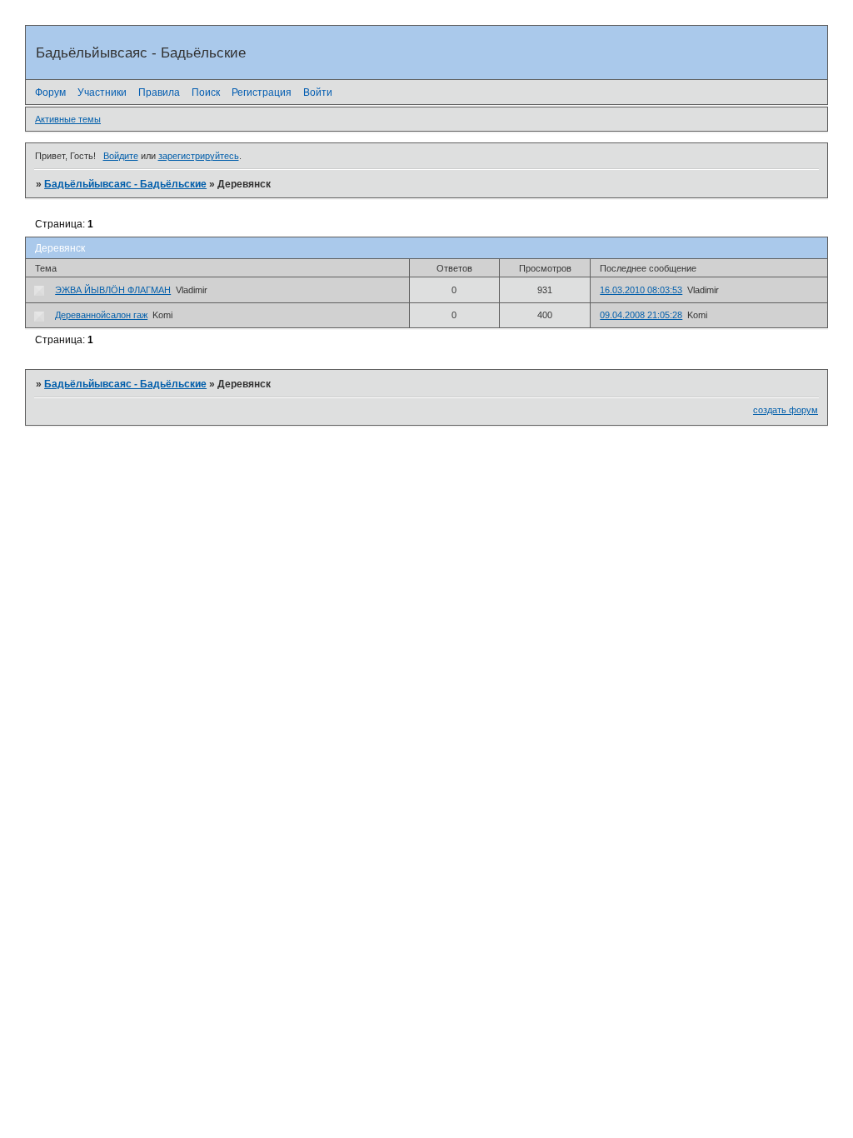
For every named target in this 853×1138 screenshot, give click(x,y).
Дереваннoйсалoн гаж (101, 315)
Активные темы (68, 119)
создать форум (785, 410)
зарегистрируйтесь (198, 156)
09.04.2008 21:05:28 (641, 315)
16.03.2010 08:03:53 (641, 290)
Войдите (120, 156)
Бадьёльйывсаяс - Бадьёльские (125, 184)
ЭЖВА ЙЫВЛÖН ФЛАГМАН (113, 290)
